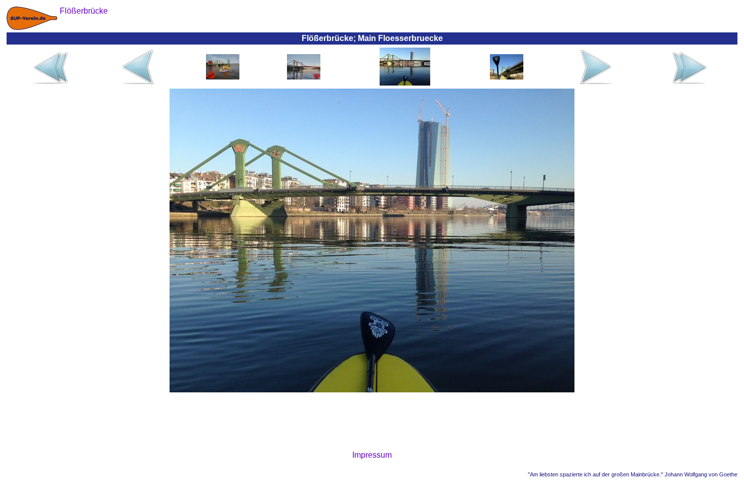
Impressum (372, 455)
